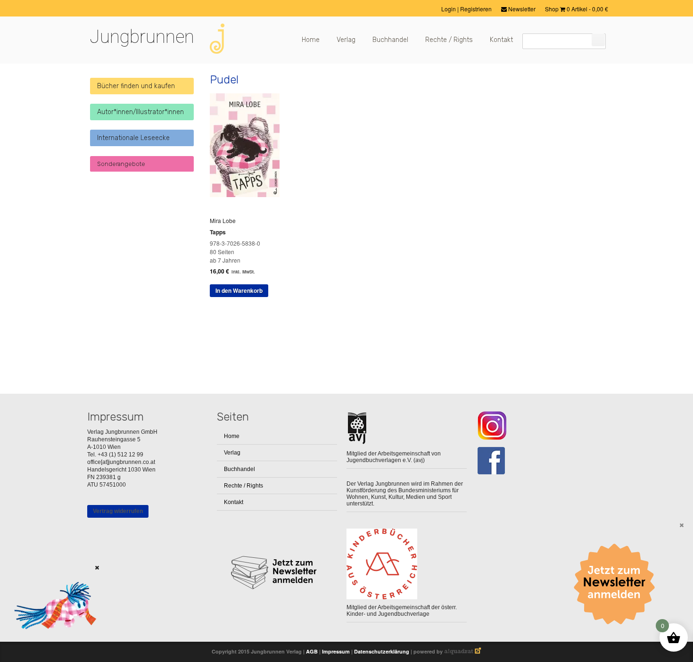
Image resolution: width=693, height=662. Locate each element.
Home (311, 40)
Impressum (336, 651)
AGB (312, 651)
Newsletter (521, 9)
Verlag (346, 40)
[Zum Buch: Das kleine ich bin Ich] (52, 641)
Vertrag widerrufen (118, 511)
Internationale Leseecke (133, 138)
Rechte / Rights (449, 40)
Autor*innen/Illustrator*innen (140, 112)
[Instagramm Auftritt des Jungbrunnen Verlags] (536, 425)
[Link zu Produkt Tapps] (248, 194)
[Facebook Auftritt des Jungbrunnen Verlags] (536, 461)
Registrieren (476, 9)
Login (449, 9)
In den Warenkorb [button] (239, 290)
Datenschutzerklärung (381, 651)
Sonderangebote (121, 163)
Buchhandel (390, 40)
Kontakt (501, 40)
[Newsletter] (617, 584)
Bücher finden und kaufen (136, 86)
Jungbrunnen (142, 37)
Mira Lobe (223, 220)
